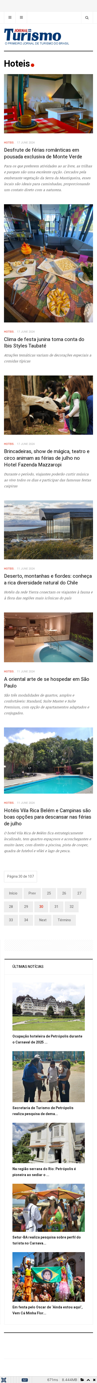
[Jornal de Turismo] (48, 37)
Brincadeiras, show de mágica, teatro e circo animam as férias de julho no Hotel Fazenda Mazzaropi (47, 458)
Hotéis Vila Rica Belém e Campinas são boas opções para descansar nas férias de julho (47, 817)
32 (72, 906)
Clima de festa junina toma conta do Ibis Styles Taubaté (44, 343)
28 (11, 906)
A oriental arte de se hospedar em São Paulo (46, 683)
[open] (10, 17)
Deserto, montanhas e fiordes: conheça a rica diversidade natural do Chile (48, 579)
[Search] (87, 17)
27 (79, 893)
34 (26, 920)
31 (56, 906)
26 (64, 893)
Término (64, 920)
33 (11, 920)
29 (26, 906)
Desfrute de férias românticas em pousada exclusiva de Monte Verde (43, 153)
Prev (32, 893)
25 (49, 893)
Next (43, 920)
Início (13, 893)
